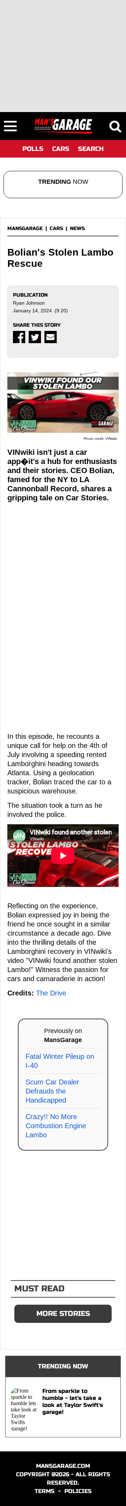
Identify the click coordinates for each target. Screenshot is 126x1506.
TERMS (45, 1491)
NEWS (77, 228)
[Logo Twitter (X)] (35, 337)
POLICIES (78, 1491)
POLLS (32, 149)
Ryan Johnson (29, 303)
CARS (60, 149)
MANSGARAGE (25, 228)
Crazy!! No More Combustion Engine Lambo (56, 1126)
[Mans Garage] (63, 126)
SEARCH (91, 149)
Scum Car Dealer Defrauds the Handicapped (52, 1091)
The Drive (51, 993)
